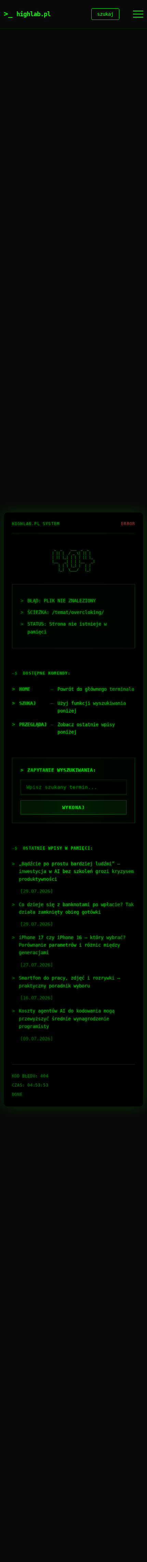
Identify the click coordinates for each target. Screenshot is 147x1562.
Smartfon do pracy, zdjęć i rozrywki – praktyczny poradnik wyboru (69, 981)
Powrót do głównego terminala (95, 689)
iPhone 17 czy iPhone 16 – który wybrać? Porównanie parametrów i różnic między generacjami (72, 945)
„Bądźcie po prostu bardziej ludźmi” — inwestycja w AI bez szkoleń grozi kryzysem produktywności (76, 871)
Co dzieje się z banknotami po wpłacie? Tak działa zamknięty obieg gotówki (76, 908)
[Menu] (138, 14)
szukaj (105, 14)
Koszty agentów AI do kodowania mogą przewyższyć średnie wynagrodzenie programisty (67, 1018)
